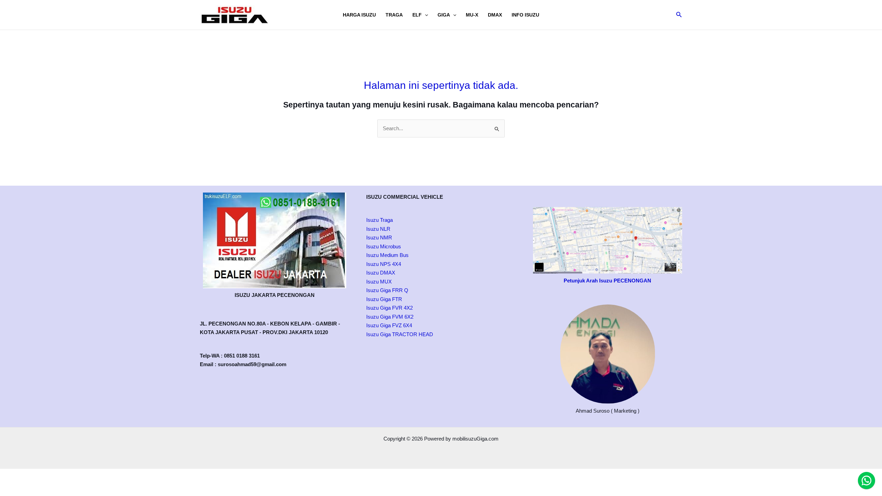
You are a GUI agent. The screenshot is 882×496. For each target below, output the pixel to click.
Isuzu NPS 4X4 (383, 264)
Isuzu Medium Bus (387, 255)
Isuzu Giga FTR (384, 299)
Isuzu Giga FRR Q (387, 290)
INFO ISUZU (525, 15)
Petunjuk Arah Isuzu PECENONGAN (607, 280)
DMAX (495, 15)
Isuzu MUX (379, 282)
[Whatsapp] (866, 480)
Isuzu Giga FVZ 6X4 (389, 325)
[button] (425, 15)
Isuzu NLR (378, 229)
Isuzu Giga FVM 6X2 (389, 317)
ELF (417, 15)
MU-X (472, 15)
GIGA (444, 15)
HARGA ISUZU (359, 15)
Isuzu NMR (379, 237)
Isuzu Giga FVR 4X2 (389, 308)
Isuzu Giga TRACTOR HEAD (399, 334)
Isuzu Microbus (383, 246)
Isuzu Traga (379, 220)
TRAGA (394, 15)
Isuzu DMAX (380, 273)
